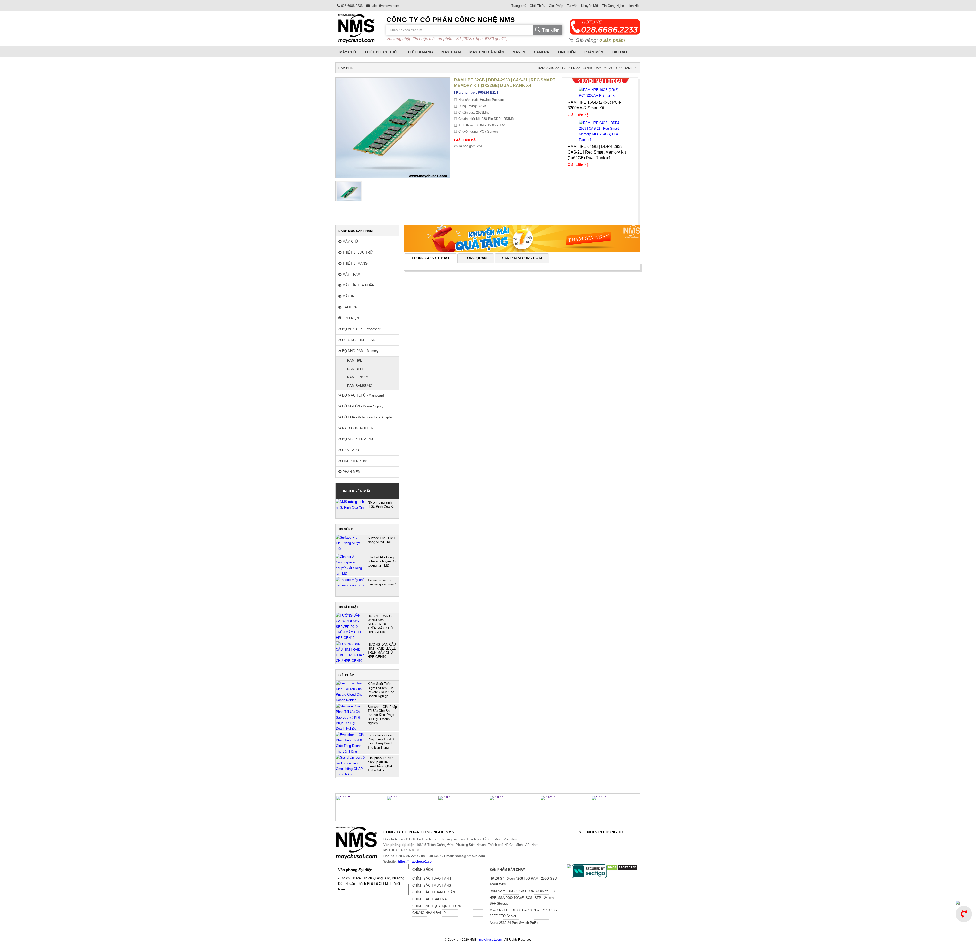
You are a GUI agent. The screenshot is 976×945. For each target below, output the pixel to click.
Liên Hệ (633, 6)
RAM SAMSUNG (359, 386)
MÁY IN (519, 52)
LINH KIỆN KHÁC (355, 461)
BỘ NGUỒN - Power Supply (362, 406)
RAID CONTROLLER (357, 428)
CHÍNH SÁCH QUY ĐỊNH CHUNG (437, 906)
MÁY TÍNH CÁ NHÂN (486, 52)
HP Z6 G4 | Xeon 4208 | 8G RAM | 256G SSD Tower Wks (523, 881)
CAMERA (541, 52)
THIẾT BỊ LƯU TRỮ (380, 52)
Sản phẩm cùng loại (522, 258)
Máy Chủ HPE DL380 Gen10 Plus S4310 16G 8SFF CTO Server (523, 913)
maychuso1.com (490, 939)
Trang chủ (518, 6)
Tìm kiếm (550, 30)
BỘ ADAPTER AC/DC (357, 439)
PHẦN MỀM (594, 52)
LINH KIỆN (567, 52)
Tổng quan (476, 258)
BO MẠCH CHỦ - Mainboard (362, 395)
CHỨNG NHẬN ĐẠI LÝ (429, 913)
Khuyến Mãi (590, 6)
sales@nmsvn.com (384, 6)
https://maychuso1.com (416, 861)
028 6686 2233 (351, 6)
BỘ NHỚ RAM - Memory (600, 68)
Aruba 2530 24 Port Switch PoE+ (514, 923)
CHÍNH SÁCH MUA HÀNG (431, 885)
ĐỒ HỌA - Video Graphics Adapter (367, 417)
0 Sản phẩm (612, 40)
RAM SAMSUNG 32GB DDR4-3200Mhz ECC (523, 891)
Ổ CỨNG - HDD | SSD (358, 340)
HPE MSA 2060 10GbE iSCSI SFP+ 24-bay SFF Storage (522, 900)
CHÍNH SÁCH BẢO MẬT (430, 899)
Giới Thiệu (537, 6)
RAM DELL (355, 369)
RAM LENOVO (358, 377)
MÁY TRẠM (451, 52)
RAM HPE (631, 68)
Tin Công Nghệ (613, 6)
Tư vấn (572, 6)
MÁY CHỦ (347, 52)
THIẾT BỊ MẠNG (419, 52)
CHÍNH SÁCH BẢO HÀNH (431, 878)
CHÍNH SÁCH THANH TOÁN (433, 892)
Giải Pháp (556, 6)
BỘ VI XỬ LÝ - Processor (360, 329)
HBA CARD (350, 450)
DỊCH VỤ (619, 52)
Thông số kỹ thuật (430, 258)
